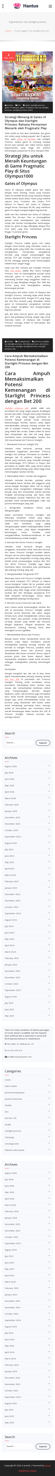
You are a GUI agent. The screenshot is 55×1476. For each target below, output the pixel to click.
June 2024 (9, 932)
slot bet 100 (10, 1118)
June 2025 (9, 856)
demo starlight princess (35, 105)
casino (8, 1079)
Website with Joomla (14, 1150)
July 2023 (9, 1003)
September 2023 (13, 990)
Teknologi (9, 1137)
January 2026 (11, 811)
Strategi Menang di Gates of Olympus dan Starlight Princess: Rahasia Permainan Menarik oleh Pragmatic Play (26, 122)
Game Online (11, 1086)
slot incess (15, 270)
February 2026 (12, 804)
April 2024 (9, 945)
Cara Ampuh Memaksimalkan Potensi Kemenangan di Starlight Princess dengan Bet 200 (26, 361)
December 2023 (12, 971)
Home (8, 30)
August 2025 (11, 843)
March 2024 (10, 951)
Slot (19, 105)
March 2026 (10, 798)
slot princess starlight (14, 346)
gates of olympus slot (29, 107)
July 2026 (9, 772)
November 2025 (12, 823)
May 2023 (9, 1015)
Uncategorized (23, 341)
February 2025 (12, 881)
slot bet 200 (12, 679)
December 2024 (12, 894)
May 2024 (9, 939)
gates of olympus (12, 107)
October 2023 (11, 983)
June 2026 (9, 779)
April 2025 (9, 868)
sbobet (8, 1105)
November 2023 (12, 977)
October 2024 (11, 907)
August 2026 (11, 766)
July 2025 (9, 849)
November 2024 (12, 900)
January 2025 (11, 888)
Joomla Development (15, 1092)
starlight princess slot (17, 408)
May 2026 (9, 785)
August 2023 (11, 996)
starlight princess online (23, 110)
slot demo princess (31, 344)
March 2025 (10, 875)
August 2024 (11, 920)
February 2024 (12, 958)
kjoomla (9, 105)
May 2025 (9, 862)
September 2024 (13, 913)
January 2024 (11, 964)
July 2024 (9, 926)
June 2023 (9, 1009)
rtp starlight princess (13, 344)
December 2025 (12, 817)
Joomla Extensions (13, 1099)
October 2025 (11, 830)
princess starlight (41, 341)
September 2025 (13, 836)
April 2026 (9, 791)
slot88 (8, 1124)
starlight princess (30, 346)
